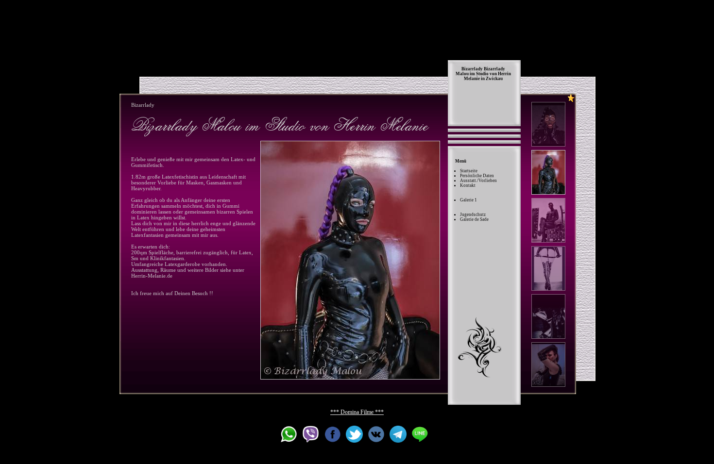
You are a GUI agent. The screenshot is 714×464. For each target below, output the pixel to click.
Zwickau (494, 78)
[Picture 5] (548, 316)
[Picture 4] (548, 268)
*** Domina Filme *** (357, 412)
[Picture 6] (548, 364)
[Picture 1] (548, 124)
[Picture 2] (350, 260)
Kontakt (468, 185)
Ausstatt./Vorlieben (478, 180)
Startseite (468, 170)
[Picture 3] (548, 220)
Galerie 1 (468, 200)
